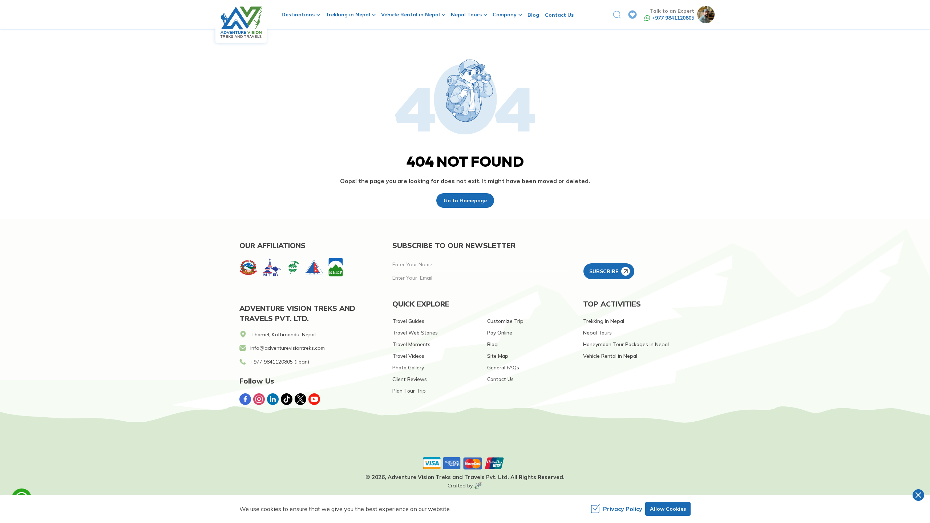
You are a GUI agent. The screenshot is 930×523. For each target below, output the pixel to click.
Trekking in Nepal (603, 321)
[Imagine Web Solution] (478, 485)
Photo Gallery (408, 367)
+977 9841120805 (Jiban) (279, 361)
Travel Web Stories (415, 332)
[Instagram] (259, 399)
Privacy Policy (622, 508)
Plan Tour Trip (409, 391)
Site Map (497, 356)
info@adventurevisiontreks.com (287, 348)
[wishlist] (632, 14)
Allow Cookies (668, 509)
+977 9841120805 (673, 18)
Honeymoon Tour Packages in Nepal (626, 344)
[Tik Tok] (286, 399)
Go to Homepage (465, 200)
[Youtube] (314, 399)
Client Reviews (409, 379)
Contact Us (559, 15)
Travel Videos (408, 356)
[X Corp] (300, 399)
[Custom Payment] (465, 463)
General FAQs (503, 367)
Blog (533, 15)
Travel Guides (408, 321)
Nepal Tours (597, 332)
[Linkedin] (273, 399)
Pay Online (499, 332)
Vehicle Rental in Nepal (610, 356)
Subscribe (603, 271)
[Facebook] (245, 399)
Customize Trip (505, 321)
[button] (617, 15)
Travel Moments (411, 344)
